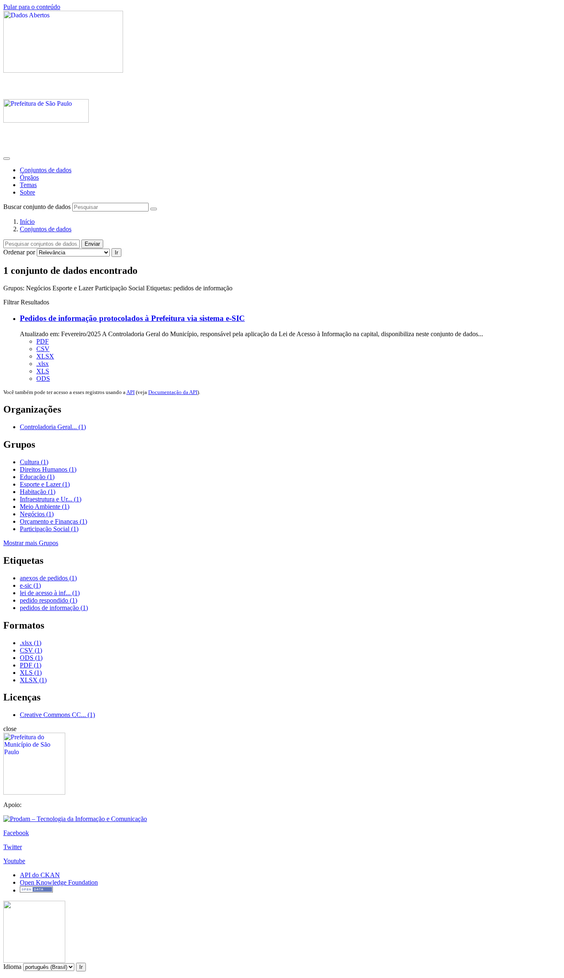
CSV (43, 348)
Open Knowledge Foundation (59, 882)
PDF (42, 341)
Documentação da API (172, 392)
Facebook (16, 832)
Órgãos (29, 177)
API (130, 392)
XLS (42, 371)
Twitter (12, 846)
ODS (43, 378)
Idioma (12, 966)
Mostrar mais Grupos (30, 542)
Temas (28, 184)
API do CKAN (40, 874)
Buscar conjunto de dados (37, 206)
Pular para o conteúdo (31, 6)
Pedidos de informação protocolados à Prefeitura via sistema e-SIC (132, 318)
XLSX (45, 356)
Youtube (14, 860)
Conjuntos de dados (45, 169)
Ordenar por (19, 252)
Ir (116, 252)
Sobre (27, 192)
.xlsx (42, 363)
